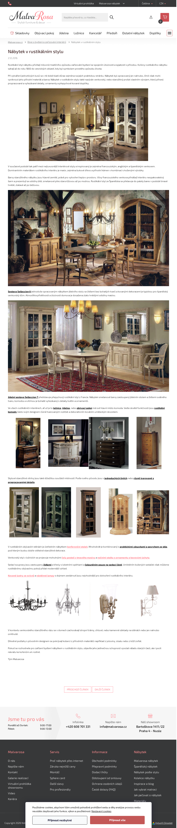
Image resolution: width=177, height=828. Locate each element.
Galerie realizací (18, 778)
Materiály (140, 800)
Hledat (111, 17)
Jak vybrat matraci (145, 789)
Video (11, 793)
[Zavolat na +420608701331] (10, 3)
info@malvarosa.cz (113, 726)
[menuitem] (20, 33)
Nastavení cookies (101, 811)
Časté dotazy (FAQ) (104, 789)
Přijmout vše (117, 820)
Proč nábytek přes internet (66, 760)
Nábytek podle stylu (146, 772)
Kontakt (13, 772)
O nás (11, 760)
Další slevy (57, 783)
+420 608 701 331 (78, 726)
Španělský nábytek (145, 766)
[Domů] (16, 42)
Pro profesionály (60, 789)
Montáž (54, 772)
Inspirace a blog (144, 783)
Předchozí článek (77, 689)
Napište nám (16, 766)
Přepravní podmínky (104, 766)
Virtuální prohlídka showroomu (19, 785)
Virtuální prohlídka (84, 3)
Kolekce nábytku (144, 778)
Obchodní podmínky (104, 760)
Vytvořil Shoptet (164, 822)
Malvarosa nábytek (109, 3)
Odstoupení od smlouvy (106, 778)
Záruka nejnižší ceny (62, 766)
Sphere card (57, 778)
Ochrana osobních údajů (107, 783)
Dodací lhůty (100, 772)
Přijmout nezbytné (60, 820)
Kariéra (12, 799)
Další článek (102, 689)
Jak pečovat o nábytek (147, 795)
